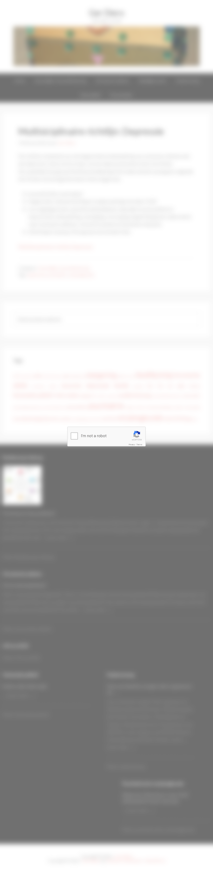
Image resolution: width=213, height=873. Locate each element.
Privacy (132, 444)
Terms (139, 444)
